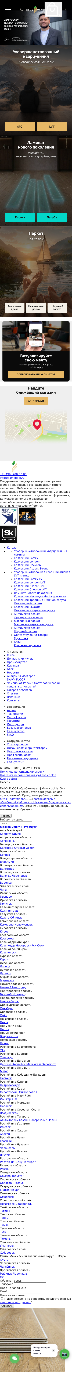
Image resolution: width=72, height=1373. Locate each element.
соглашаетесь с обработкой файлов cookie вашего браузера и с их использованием (35, 802)
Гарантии (13, 720)
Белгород (7, 847)
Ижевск (5, 1127)
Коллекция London (26, 561)
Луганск (5, 973)
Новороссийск (26, 945)
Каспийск (19, 1064)
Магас (4, 1071)
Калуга (5, 917)
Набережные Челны (43, 1120)
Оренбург (6, 1008)
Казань (24, 1120)
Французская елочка (28, 617)
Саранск (6, 1106)
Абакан (5, 1134)
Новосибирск (9, 1001)
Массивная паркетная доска (33, 624)
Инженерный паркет (28, 603)
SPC (20, 126)
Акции (11, 710)
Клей (17, 641)
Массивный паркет (27, 621)
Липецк (5, 966)
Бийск (16, 833)
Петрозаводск (10, 1085)
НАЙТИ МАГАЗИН (36, 400)
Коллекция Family (26, 558)
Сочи (40, 945)
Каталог (12, 547)
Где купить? (15, 762)
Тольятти (18, 1176)
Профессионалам (19, 755)
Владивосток (9, 1036)
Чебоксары (7, 1148)
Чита (3, 889)
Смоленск (7, 1196)
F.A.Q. (10, 734)
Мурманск (7, 980)
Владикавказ (9, 1113)
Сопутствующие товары (31, 634)
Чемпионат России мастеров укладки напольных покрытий (33, 684)
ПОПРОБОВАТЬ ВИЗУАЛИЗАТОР (36, 374)
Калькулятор (15, 731)
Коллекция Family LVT (29, 579)
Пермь (4, 1029)
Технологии (15, 713)
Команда (13, 665)
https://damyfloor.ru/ (13, 799)
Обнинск (16, 917)
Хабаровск (7, 1252)
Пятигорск (8, 1203)
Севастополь (9, 1092)
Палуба (52, 217)
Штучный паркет (57, 307)
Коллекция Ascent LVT (29, 586)
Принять (5, 816)
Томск (4, 1224)
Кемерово (7, 924)
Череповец (19, 875)
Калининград (9, 910)
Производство (17, 662)
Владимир (7, 861)
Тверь (4, 1217)
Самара (6, 1176)
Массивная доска (14, 307)
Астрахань (7, 840)
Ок (2, 1277)
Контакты (13, 700)
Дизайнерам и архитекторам (27, 748)
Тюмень (5, 1238)
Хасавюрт (49, 1064)
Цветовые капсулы (20, 751)
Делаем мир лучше (20, 658)
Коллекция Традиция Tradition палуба (40, 600)
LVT (52, 126)
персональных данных (15, 1302)
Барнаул (6, 833)
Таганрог (29, 1162)
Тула (3, 1231)
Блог (10, 669)
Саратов (6, 1183)
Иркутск (6, 903)
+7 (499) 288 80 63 (66, 9)
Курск (4, 959)
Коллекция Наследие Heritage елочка (40, 596)
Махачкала (34, 1064)
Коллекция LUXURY (27, 607)
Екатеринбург (9, 1189)
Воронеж (6, 882)
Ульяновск (7, 1245)
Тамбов (5, 1210)
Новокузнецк (24, 924)
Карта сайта (8, 778)
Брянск (5, 854)
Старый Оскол (24, 847)
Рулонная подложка (27, 645)
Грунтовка (21, 638)
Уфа (2, 1050)
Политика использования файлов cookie (28, 775)
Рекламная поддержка (22, 758)
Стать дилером (17, 744)
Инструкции (15, 724)
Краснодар (8, 945)
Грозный (6, 1141)
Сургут (5, 1259)
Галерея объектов (19, 690)
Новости (13, 672)
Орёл (3, 1015)
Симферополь (28, 1092)
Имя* (3, 1291)
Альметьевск (9, 1120)
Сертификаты (16, 717)
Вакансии (13, 697)
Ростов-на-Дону (11, 1162)
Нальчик (6, 1078)
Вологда (6, 875)
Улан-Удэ (6, 1057)
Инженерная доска (36, 307)
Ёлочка (20, 217)
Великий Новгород (13, 994)
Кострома (7, 938)
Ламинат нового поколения (33, 593)
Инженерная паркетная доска (34, 610)
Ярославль (20, 1273)
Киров (4, 931)
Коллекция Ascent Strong (31, 568)
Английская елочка (27, 614)
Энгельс (18, 1183)
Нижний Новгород (13, 987)
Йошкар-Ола (8, 1099)
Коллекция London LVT (29, 582)
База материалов (19, 727)
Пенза (4, 1022)
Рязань (4, 1169)
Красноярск (8, 952)
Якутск (5, 1155)
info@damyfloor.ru (12, 477)
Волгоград (7, 868)
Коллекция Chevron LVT (30, 589)
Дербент (6, 1064)
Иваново (6, 896)
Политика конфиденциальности (22, 771)
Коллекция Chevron (27, 565)
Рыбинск (6, 1273)
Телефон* (6, 1284)
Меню (10, 9)
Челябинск (7, 1266)
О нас (11, 655)
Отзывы (12, 693)
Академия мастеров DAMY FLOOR (21, 677)
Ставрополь (24, 1203)
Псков (4, 1043)
